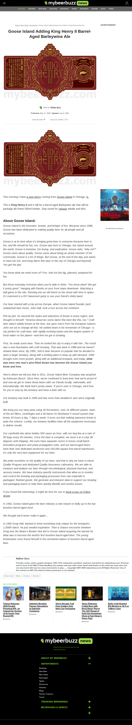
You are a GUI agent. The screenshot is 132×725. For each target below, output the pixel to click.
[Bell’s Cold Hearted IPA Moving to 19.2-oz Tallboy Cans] (118, 593)
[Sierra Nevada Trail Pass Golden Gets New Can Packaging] (66, 593)
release (63, 208)
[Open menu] (4, 3)
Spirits (74, 9)
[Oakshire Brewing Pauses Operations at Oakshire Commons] (39, 593)
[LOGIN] (127, 3)
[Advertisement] (114, 67)
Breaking (21, 9)
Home (17, 25)
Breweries (34, 25)
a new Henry (34, 196)
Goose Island (64, 196)
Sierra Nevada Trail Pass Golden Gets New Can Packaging (65, 606)
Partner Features (46, 694)
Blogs (103, 9)
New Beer (31, 9)
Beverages (64, 9)
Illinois (18, 576)
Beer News (42, 9)
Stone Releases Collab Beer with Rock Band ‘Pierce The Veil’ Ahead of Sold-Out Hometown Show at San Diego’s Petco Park (92, 611)
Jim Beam (26, 576)
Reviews (95, 9)
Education (53, 9)
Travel (111, 9)
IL (87, 196)
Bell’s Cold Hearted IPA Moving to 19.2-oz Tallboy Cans (118, 606)
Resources (84, 9)
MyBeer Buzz (23, 558)
